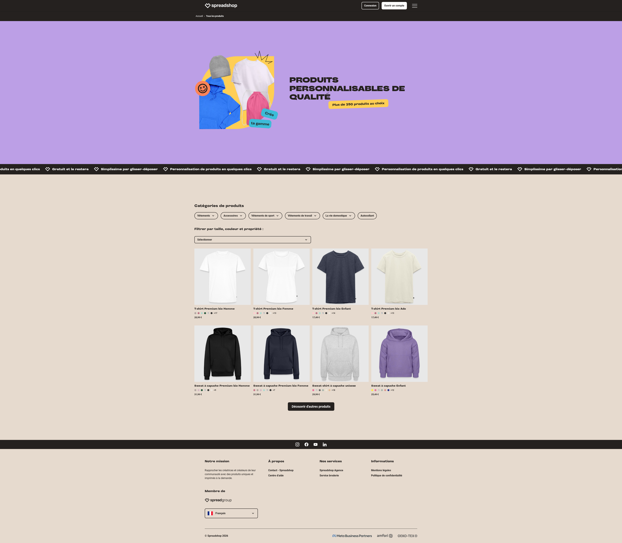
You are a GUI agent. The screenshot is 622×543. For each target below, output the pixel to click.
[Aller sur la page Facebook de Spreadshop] (306, 444)
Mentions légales (381, 470)
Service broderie (329, 475)
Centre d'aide (276, 475)
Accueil (199, 16)
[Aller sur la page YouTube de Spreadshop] (315, 444)
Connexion (370, 5)
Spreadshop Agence (331, 470)
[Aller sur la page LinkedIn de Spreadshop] (324, 444)
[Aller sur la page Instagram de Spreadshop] (297, 444)
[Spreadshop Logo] (221, 5)
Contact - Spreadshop (281, 470)
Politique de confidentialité (386, 475)
